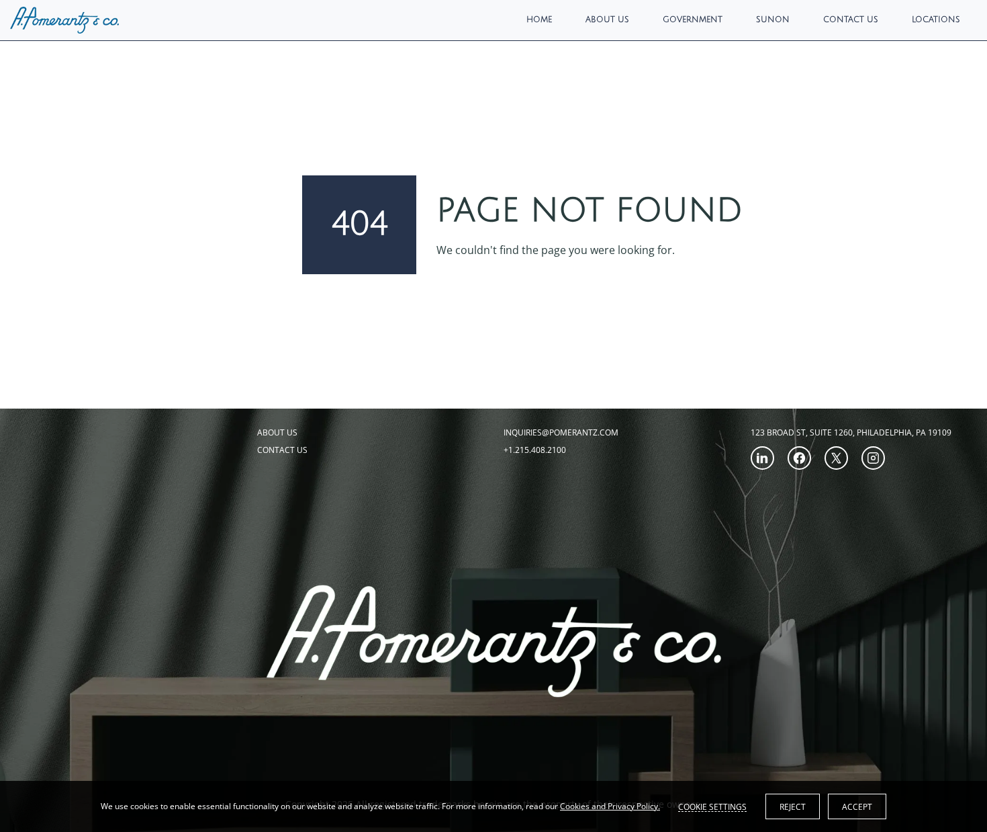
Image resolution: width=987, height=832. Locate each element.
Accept (857, 807)
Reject (793, 807)
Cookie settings (712, 806)
